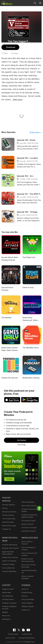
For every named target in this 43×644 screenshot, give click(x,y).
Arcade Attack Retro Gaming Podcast (9, 258)
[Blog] (23, 630)
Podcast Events (8, 599)
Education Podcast (29, 531)
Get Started (21, 440)
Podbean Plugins (8, 564)
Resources (6, 616)
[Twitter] (19, 630)
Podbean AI (6, 529)
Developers (6, 619)
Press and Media (28, 599)
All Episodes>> (36, 132)
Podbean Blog (27, 592)
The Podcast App (8, 519)
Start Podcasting (28, 502)
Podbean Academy (9, 603)
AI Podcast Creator (29, 521)
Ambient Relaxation (9, 571)
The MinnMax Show (30, 348)
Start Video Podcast (29, 506)
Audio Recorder (8, 522)
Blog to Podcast (27, 524)
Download (10, 47)
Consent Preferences (27, 638)
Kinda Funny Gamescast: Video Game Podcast (30, 319)
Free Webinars (7, 596)
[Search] (34, 3)
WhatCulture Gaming (30, 378)
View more (17, 99)
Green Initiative (27, 603)
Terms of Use (10, 638)
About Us (25, 589)
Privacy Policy (13, 634)
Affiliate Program (28, 606)
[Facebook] (14, 630)
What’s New (6, 592)
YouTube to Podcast (29, 527)
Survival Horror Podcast (7, 288)
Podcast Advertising (9, 545)
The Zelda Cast (28, 257)
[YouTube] (28, 630)
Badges (5, 612)
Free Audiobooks (8, 568)
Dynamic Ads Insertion (10, 548)
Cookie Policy (27, 634)
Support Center (8, 589)
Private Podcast (8, 515)
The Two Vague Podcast (19, 41)
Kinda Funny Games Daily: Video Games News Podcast (9, 349)
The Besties (6, 317)
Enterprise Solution (9, 512)
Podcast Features (8, 505)
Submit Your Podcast (10, 557)
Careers (25, 596)
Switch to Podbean (9, 561)
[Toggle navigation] (40, 3)
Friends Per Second (9, 378)
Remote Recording (9, 526)
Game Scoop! (28, 287)
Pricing (4, 508)
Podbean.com (29, 642)
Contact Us (26, 610)
